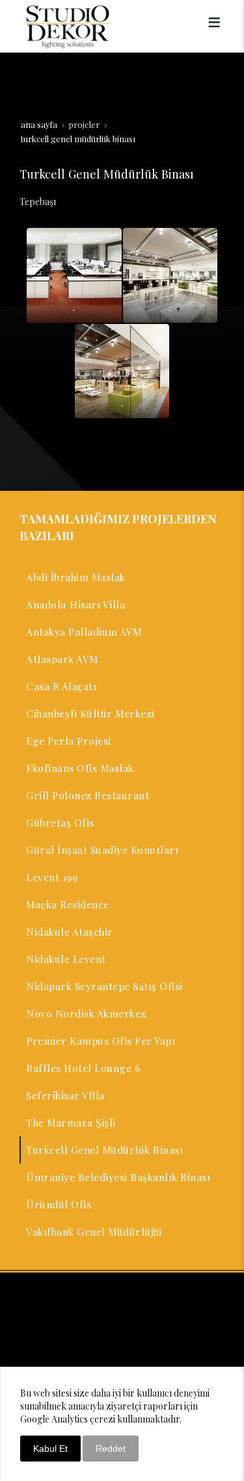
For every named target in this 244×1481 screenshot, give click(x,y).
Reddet (111, 1448)
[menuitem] (122, 577)
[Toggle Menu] (214, 22)
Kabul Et (50, 1448)
